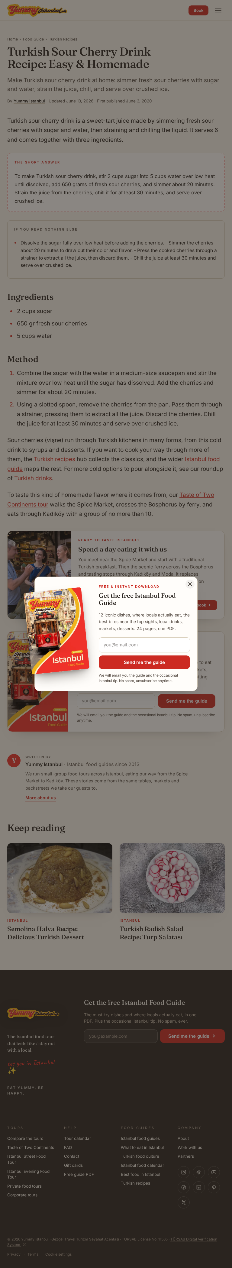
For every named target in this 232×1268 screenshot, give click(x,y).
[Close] (190, 584)
